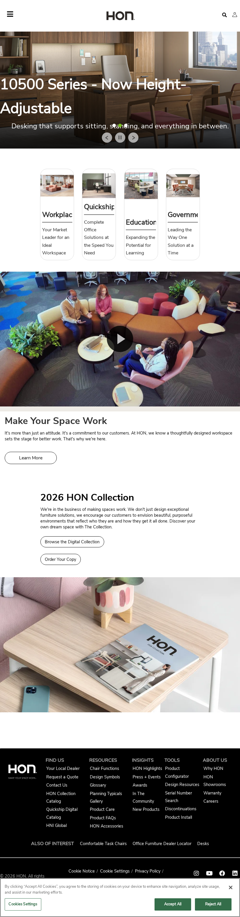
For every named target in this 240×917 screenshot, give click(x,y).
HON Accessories (106, 826)
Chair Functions (104, 768)
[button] (234, 14)
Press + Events (147, 777)
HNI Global (56, 825)
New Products (146, 809)
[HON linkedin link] (235, 873)
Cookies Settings (22, 904)
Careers (210, 801)
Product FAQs (103, 818)
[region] (120, 897)
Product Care (102, 809)
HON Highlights (147, 768)
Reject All (213, 904)
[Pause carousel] (120, 137)
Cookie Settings (115, 871)
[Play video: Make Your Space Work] (120, 339)
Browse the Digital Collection (72, 542)
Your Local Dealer (63, 768)
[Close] (230, 887)
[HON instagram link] (196, 873)
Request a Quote (62, 777)
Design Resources (182, 784)
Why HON (213, 768)
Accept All (172, 904)
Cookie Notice (81, 871)
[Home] (120, 16)
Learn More (30, 458)
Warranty (212, 793)
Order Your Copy (60, 559)
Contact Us (56, 785)
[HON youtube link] (209, 873)
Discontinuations (180, 809)
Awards (140, 785)
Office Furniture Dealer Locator (162, 844)
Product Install (178, 817)
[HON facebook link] (222, 873)
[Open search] (224, 15)
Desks (203, 844)
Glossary (98, 785)
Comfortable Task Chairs (103, 844)
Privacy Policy (147, 871)
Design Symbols (105, 777)
